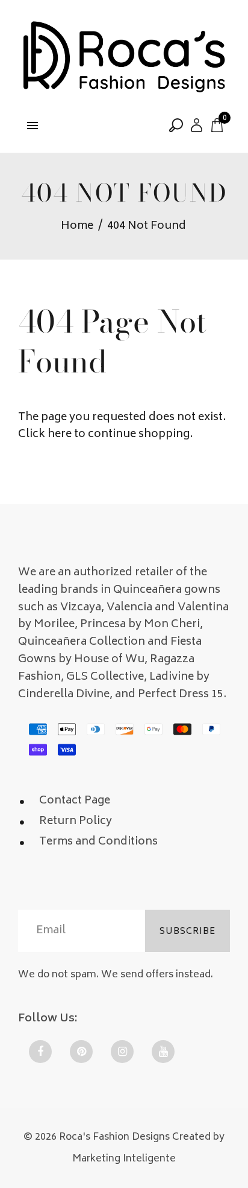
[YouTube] (163, 1051)
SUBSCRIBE (187, 931)
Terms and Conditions (98, 842)
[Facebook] (40, 1051)
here (60, 434)
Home (77, 226)
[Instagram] (122, 1051)
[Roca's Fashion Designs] (124, 58)
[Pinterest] (81, 1051)
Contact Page (74, 801)
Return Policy (75, 821)
